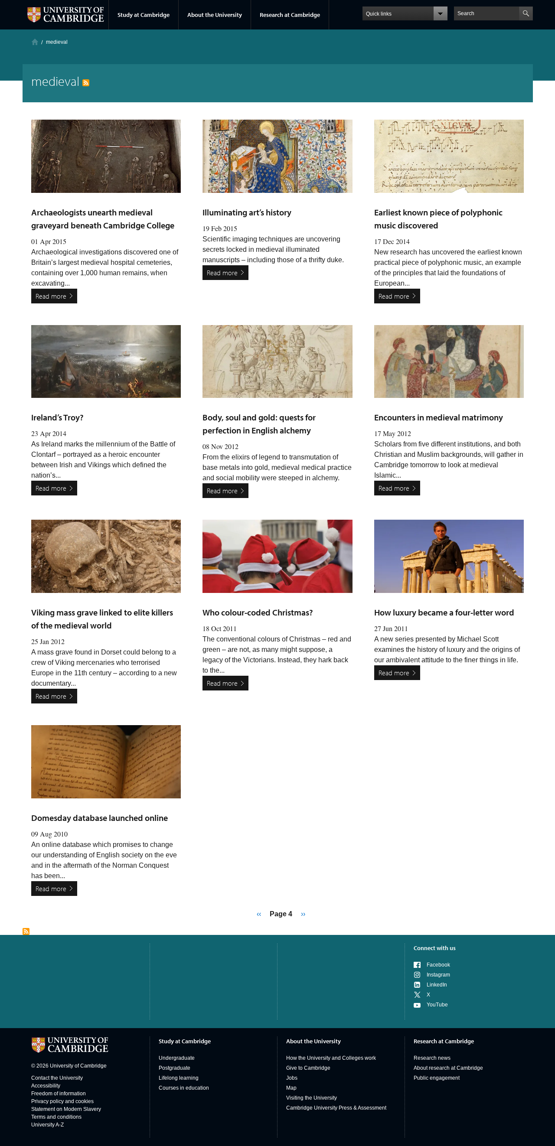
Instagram (438, 975)
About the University (214, 15)
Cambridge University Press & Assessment (336, 1108)
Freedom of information (58, 1094)
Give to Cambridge (308, 1068)
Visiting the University (311, 1098)
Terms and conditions (56, 1117)
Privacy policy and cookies (62, 1101)
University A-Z (47, 1125)
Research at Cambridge (290, 15)
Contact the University (57, 1078)
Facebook (438, 965)
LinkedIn (437, 985)
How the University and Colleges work (331, 1058)
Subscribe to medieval (26, 931)
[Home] (35, 42)
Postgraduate (174, 1068)
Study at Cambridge (144, 15)
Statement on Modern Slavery (66, 1109)
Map (291, 1088)
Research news (432, 1058)
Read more (51, 296)
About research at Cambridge (448, 1068)
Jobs (291, 1078)
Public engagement (437, 1078)
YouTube (437, 1005)
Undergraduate (177, 1058)
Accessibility (45, 1086)
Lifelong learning (179, 1078)
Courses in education (184, 1088)
